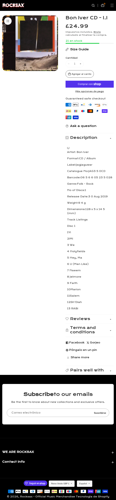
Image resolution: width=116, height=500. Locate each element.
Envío (97, 32)
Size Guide (79, 49)
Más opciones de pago (89, 91)
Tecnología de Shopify (92, 496)
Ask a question (83, 126)
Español (83, 483)
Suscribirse (100, 412)
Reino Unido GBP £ (60, 483)
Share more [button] (80, 357)
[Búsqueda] (95, 5)
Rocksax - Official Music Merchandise (47, 496)
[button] (90, 370)
